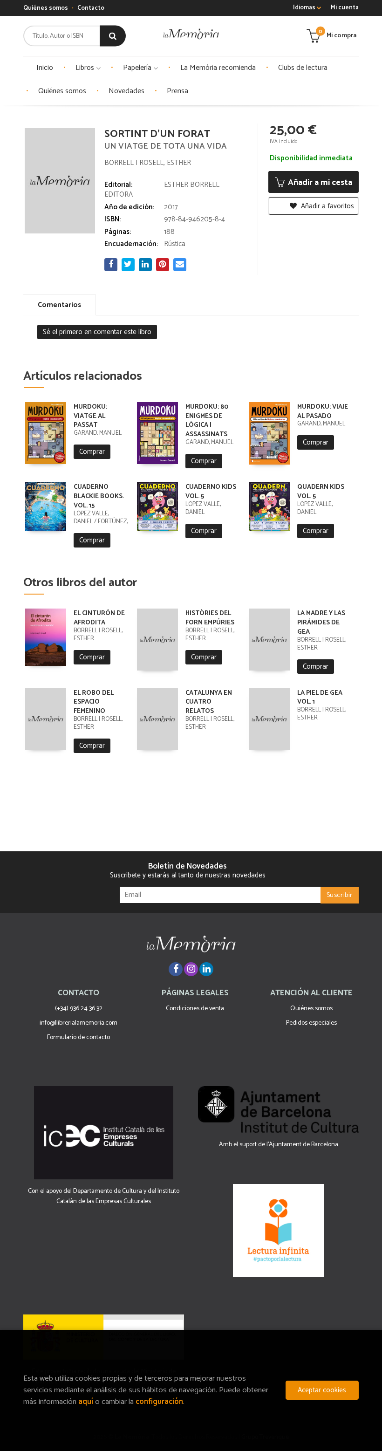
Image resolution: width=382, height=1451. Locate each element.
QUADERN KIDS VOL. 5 (320, 492)
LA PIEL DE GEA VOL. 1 (319, 698)
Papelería (138, 68)
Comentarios (59, 305)
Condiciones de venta (195, 1008)
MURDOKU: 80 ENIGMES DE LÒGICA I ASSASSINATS (206, 421)
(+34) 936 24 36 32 (78, 1008)
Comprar (92, 452)
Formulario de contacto (78, 1037)
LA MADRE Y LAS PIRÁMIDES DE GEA (321, 622)
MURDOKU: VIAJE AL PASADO (322, 412)
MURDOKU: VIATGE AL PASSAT (90, 416)
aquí (85, 1402)
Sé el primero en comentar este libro (97, 332)
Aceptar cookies (322, 1390)
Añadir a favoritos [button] (326, 206)
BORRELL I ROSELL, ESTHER (147, 163)
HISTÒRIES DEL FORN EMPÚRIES (209, 618)
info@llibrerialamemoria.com (78, 1023)
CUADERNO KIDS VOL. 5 (210, 492)
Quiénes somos (45, 8)
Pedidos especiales (311, 1023)
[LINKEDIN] (206, 969)
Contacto (90, 8)
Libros (85, 68)
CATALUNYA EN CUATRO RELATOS (208, 702)
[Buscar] (113, 36)
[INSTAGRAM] (191, 969)
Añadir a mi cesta (319, 183)
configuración (159, 1402)
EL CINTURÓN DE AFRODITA (99, 618)
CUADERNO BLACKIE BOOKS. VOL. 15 (99, 496)
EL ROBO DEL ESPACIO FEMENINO (94, 702)
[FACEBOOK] (176, 969)
